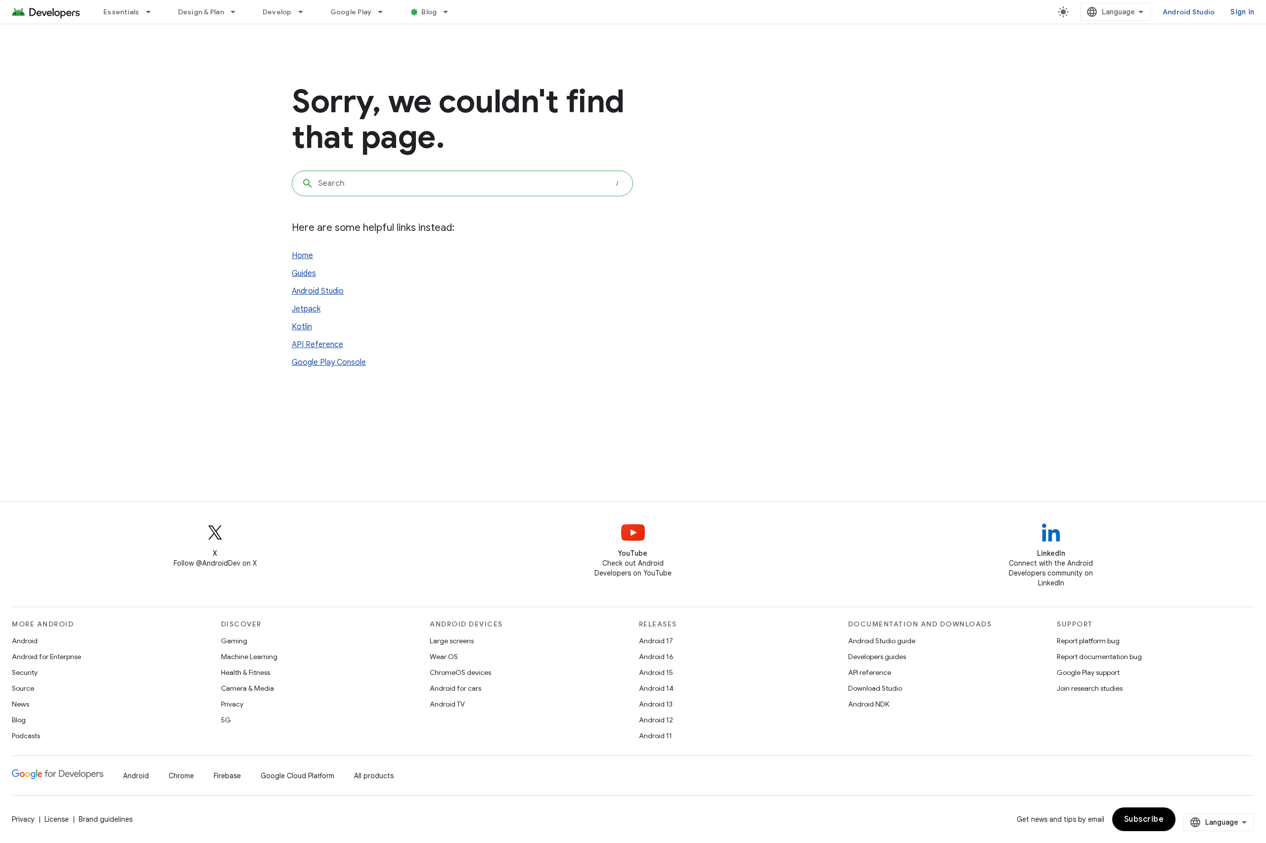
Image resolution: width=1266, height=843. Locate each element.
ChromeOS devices (460, 672)
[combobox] (462, 183)
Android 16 (656, 656)
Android (25, 640)
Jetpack (306, 309)
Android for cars (455, 688)
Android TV (447, 704)
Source (23, 688)
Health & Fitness (245, 672)
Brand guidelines (106, 819)
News (20, 704)
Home (302, 256)
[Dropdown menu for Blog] (450, 12)
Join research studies (1090, 688)
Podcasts (26, 735)
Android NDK (868, 704)
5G (226, 719)
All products (374, 775)
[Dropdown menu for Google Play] (384, 12)
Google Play (351, 11)
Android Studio (1189, 11)
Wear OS (444, 656)
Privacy (232, 704)
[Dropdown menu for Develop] (305, 12)
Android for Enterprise (46, 656)
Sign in (1242, 11)
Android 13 (656, 704)
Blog (429, 11)
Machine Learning (249, 656)
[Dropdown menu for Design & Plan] (237, 12)
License (57, 819)
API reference (869, 672)
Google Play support (1088, 672)
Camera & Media (247, 688)
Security (25, 672)
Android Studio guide (881, 640)
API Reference (317, 345)
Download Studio (875, 688)
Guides (304, 273)
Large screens (452, 640)
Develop (277, 11)
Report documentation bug (1099, 656)
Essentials (121, 11)
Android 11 (655, 735)
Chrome (181, 775)
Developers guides (877, 656)
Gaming (234, 640)
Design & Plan (201, 11)
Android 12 (656, 719)
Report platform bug (1088, 640)
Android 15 (656, 672)
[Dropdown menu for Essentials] (152, 12)
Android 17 (656, 640)
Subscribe (1144, 819)
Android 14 (656, 688)
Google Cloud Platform (297, 775)
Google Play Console (329, 362)
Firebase (227, 775)
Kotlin (302, 327)
